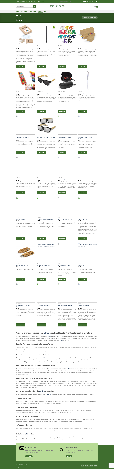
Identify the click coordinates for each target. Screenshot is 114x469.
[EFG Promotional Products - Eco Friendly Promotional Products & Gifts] (57, 6)
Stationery (24, 11)
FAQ (97, 1)
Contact (92, 1)
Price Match (86, 1)
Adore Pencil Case (82, 219)
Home (17, 18)
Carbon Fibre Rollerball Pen (64, 137)
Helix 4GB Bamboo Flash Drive (65, 219)
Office (40, 11)
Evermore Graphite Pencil (43, 47)
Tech (45, 11)
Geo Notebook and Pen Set (64, 265)
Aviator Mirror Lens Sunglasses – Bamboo (24, 306)
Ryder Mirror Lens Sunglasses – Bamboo (85, 138)
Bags (17, 11)
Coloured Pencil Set (83, 47)
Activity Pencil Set (20, 47)
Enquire (20, 66)
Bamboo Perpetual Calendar (44, 265)
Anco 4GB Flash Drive (83, 179)
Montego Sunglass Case (63, 93)
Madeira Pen (81, 265)
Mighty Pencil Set (20, 93)
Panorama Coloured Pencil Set (65, 305)
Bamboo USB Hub (20, 219)
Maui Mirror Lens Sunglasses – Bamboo (46, 137)
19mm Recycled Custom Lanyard (45, 219)
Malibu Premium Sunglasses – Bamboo (46, 93)
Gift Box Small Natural (83, 305)
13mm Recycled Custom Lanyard (24, 179)
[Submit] (34, 6)
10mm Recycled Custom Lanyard (86, 93)
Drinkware (33, 11)
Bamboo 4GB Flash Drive (22, 265)
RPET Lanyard (61, 47)
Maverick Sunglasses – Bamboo (65, 179)
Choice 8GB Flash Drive (42, 179)
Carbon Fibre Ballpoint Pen (22, 137)
